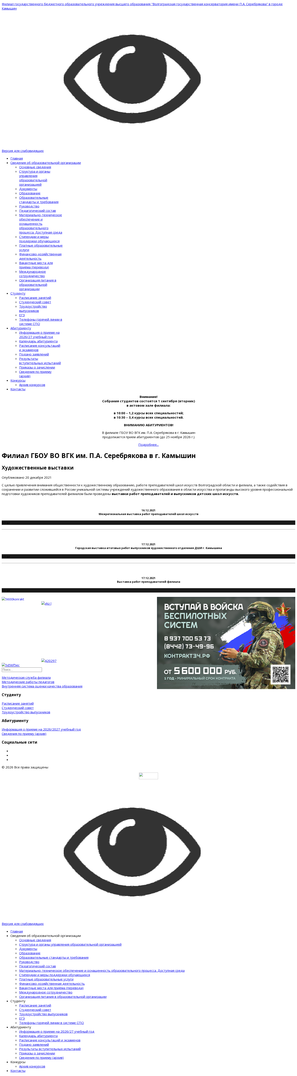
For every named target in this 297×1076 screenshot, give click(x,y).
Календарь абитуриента (38, 341)
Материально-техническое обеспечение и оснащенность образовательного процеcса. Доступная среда (40, 223)
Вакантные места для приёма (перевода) (36, 265)
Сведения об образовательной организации (45, 162)
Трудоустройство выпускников (33, 308)
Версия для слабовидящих (23, 150)
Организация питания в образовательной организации (37, 284)
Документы (28, 189)
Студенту (17, 293)
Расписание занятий (35, 297)
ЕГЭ (22, 315)
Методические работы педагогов (28, 682)
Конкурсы (17, 380)
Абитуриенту (20, 328)
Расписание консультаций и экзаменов (49, 1040)
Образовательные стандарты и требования (38, 199)
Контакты (17, 389)
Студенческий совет (35, 302)
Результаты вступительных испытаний (40, 360)
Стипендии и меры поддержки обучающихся (39, 238)
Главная (16, 158)
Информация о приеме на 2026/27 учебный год (39, 334)
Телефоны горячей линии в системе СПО (51, 1022)
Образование (29, 193)
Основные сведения (35, 167)
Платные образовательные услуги (46, 979)
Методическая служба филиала (26, 677)
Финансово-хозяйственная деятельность (40, 256)
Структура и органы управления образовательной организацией (34, 178)
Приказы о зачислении (37, 367)
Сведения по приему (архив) (24, 733)
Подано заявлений (34, 354)
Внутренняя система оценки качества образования (42, 686)
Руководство (29, 206)
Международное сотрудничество (32, 273)
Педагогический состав (37, 210)
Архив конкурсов (32, 384)
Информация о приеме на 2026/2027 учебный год (41, 729)
